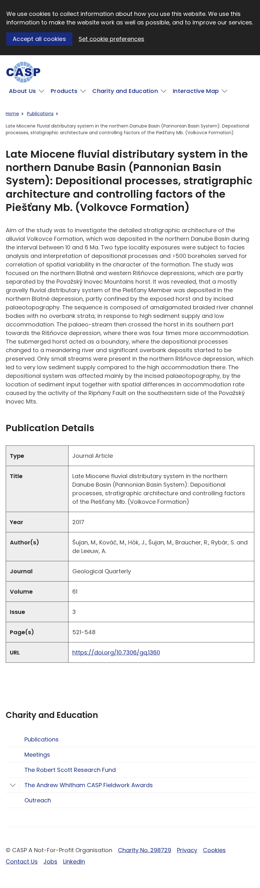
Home (12, 113)
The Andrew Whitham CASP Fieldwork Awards (88, 785)
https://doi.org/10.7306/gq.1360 (116, 652)
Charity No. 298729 (144, 850)
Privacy (187, 850)
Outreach (37, 800)
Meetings (37, 755)
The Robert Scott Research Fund (70, 770)
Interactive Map (196, 91)
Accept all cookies (39, 39)
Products (64, 91)
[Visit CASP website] (23, 72)
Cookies (214, 850)
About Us (22, 91)
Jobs (50, 861)
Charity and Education (125, 91)
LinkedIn (74, 861)
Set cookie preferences (111, 39)
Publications (40, 113)
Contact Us (22, 861)
